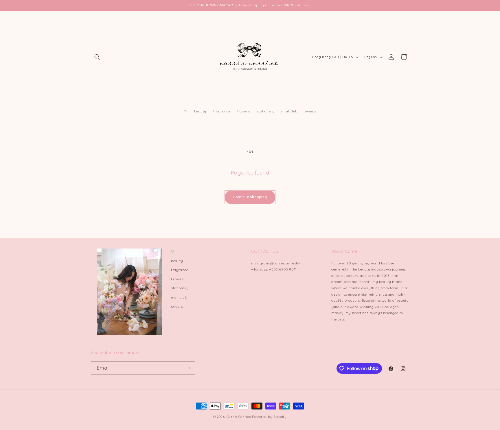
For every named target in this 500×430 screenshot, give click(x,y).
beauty (177, 261)
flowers (177, 279)
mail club (179, 297)
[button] (97, 57)
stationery (180, 288)
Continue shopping (250, 197)
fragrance (179, 270)
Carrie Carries (239, 416)
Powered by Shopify (269, 416)
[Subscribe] (188, 368)
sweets (177, 306)
